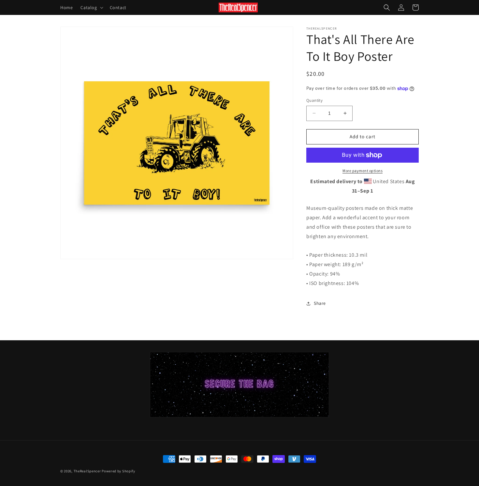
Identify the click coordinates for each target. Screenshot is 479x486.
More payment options (362, 170)
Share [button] (320, 303)
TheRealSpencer (87, 471)
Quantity (314, 100)
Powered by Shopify (118, 471)
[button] (91, 7)
